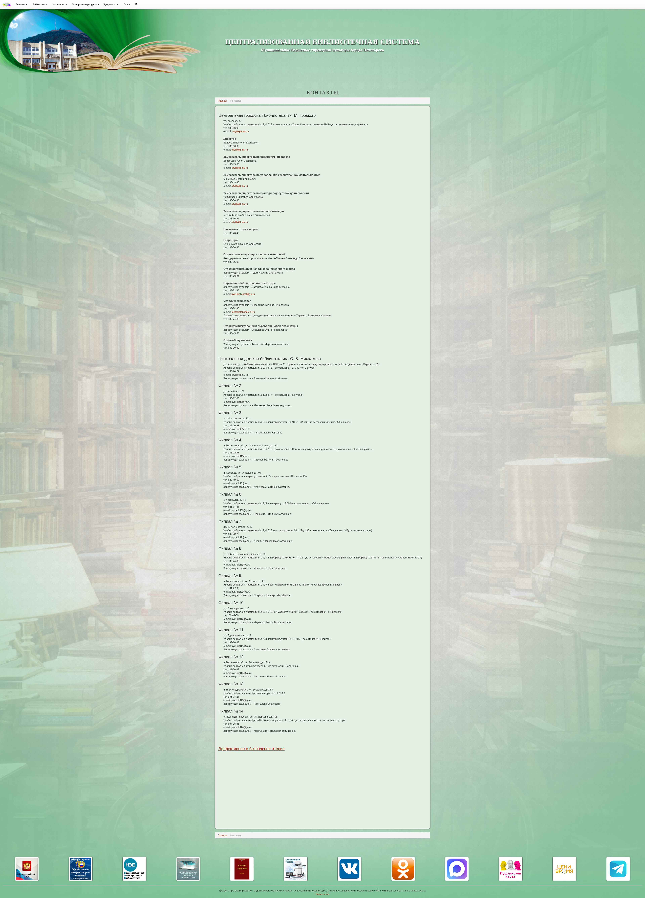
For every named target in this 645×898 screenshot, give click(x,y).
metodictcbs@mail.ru (243, 312)
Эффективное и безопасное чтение (251, 748)
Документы (110, 4)
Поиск (126, 4)
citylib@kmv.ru (240, 131)
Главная (222, 100)
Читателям (59, 4)
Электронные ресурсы (84, 4)
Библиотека (39, 4)
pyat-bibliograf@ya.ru (243, 294)
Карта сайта (322, 893)
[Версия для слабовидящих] (136, 4)
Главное (21, 4)
